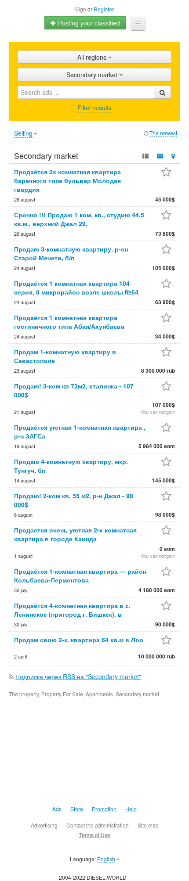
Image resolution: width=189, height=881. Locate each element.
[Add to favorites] (166, 172)
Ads (57, 809)
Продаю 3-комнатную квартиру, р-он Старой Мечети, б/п (71, 253)
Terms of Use (94, 834)
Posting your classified (88, 22)
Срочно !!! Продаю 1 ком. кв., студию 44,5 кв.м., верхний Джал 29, (79, 219)
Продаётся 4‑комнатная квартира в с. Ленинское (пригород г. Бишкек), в (72, 609)
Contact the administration (97, 825)
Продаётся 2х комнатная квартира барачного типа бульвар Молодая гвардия (67, 180)
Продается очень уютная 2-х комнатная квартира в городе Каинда (75, 534)
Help (131, 809)
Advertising (44, 825)
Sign (81, 9)
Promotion (104, 809)
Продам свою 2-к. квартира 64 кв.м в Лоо (78, 639)
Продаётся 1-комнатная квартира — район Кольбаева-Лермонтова (80, 575)
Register (104, 9)
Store (76, 809)
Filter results (94, 107)
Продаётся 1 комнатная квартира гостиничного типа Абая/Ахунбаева (69, 322)
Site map (148, 825)
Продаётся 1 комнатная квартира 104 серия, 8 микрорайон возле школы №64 (76, 287)
